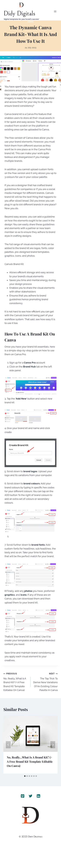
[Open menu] (55, 11)
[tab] (25, 776)
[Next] (52, 744)
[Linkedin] (38, 796)
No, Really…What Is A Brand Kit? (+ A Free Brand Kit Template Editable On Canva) (14, 682)
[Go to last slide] (8, 744)
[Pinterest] (23, 796)
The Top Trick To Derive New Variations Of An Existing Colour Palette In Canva (45, 682)
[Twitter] (30, 796)
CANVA (31, 22)
